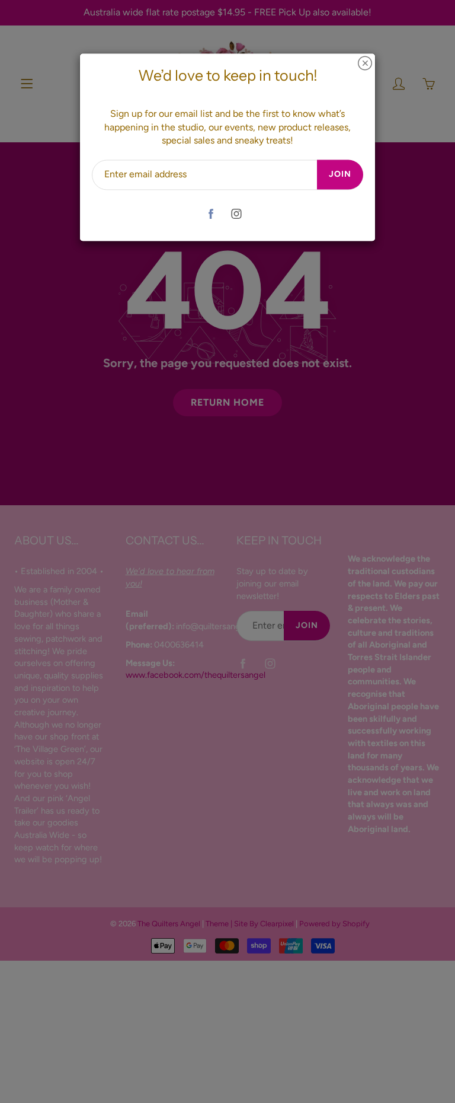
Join (340, 175)
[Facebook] (210, 213)
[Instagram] (236, 213)
